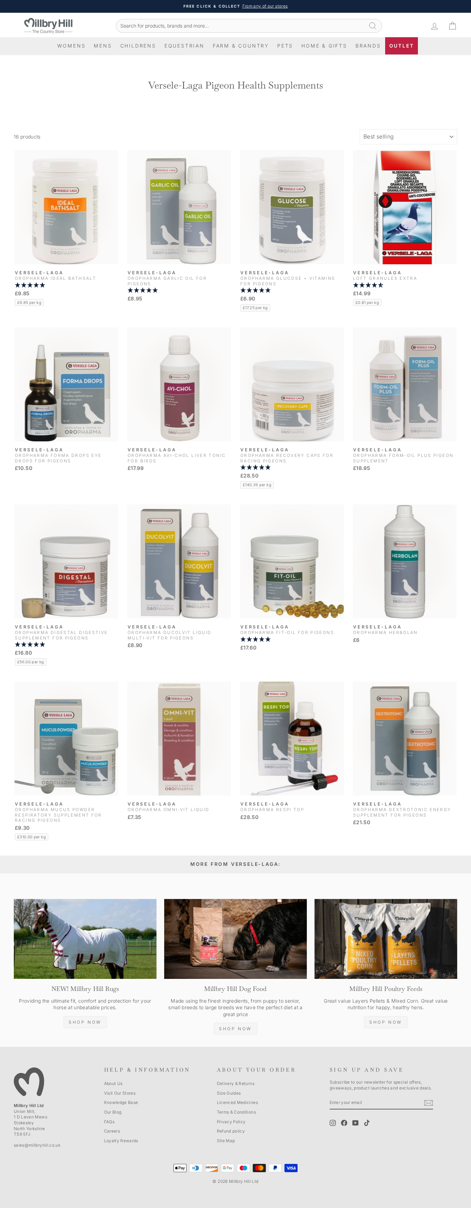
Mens (103, 46)
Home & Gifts (324, 46)
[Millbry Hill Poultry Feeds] (385, 939)
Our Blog (113, 1112)
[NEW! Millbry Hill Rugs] (85, 939)
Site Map (226, 1140)
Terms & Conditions (236, 1112)
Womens (71, 46)
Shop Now (85, 1022)
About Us (113, 1083)
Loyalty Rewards (121, 1140)
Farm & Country (241, 46)
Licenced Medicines (237, 1102)
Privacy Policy (231, 1121)
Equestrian (184, 46)
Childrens (138, 46)
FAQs (109, 1121)
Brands (368, 46)
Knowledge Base (121, 1102)
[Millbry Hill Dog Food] (235, 939)
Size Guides (229, 1093)
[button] (66, 285)
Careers (112, 1131)
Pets (285, 46)
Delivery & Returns (235, 1083)
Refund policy (231, 1131)
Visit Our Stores (120, 1093)
